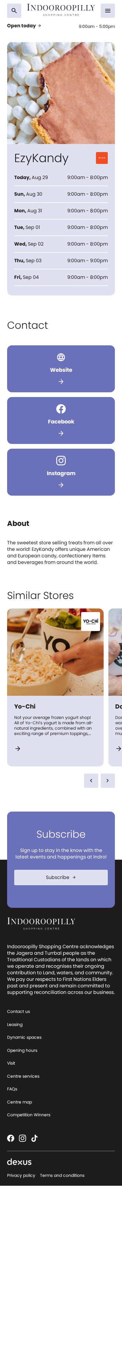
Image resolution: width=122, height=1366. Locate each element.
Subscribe (61, 877)
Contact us (18, 1011)
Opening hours (22, 1050)
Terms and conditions (62, 1175)
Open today (24, 26)
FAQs (12, 1089)
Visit (11, 1063)
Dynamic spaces (24, 1037)
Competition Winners (28, 1115)
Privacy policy (21, 1175)
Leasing (15, 1024)
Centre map (19, 1102)
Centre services (23, 1076)
